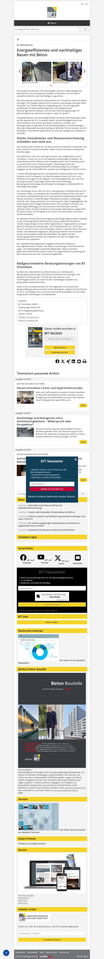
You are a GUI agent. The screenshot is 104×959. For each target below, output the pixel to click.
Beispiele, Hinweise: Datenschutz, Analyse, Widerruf (51, 496)
